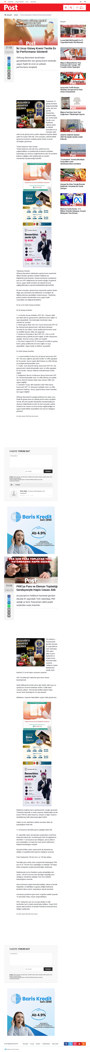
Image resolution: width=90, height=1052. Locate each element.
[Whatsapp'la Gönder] (9, 68)
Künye (32, 1044)
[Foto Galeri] (85, 2)
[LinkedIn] (9, 64)
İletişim (38, 1044)
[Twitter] (9, 61)
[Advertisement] (37, 85)
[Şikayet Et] (50, 495)
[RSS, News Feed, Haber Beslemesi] (83, 1044)
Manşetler (10, 1)
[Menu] (65, 7)
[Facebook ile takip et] (66, 1044)
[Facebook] (9, 58)
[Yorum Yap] (9, 77)
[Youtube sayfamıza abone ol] (79, 1044)
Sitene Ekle (33, 1)
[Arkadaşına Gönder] (9, 71)
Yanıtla (23, 495)
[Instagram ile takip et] (75, 1044)
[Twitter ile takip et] (70, 1044)
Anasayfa (25, 1044)
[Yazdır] (9, 74)
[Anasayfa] (5, 1)
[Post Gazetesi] (11, 7)
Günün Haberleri (19, 1)
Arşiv (27, 1)
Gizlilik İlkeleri (46, 1044)
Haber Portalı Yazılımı (13, 1049)
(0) (32, 495)
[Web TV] (81, 2)
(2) (28, 495)
